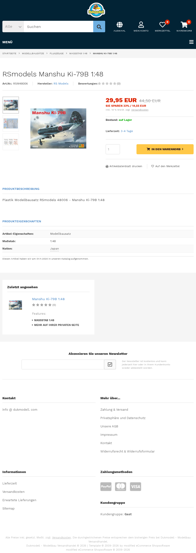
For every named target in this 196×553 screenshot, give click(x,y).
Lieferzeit (9, 483)
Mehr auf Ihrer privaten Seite (56, 325)
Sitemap (8, 508)
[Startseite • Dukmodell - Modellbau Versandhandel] (98, 10)
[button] (13, 26)
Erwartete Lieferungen (19, 500)
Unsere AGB (109, 426)
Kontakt (106, 443)
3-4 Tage (127, 131)
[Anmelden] (110, 364)
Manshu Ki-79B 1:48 (48, 299)
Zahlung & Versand (114, 409)
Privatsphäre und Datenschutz (123, 418)
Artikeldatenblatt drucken (125, 166)
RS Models (61, 83)
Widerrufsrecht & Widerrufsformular (127, 451)
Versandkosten (139, 109)
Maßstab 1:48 (44, 320)
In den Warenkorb (165, 149)
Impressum (108, 434)
